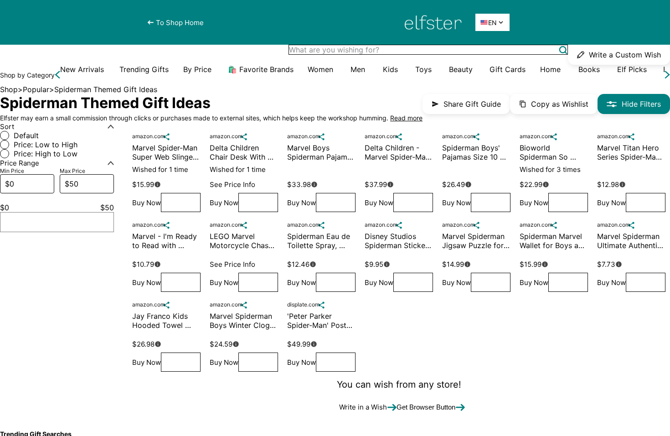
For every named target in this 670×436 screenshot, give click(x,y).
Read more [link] (406, 118)
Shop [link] (9, 89)
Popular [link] (36, 89)
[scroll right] (667, 75)
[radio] (57, 135)
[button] (563, 50)
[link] (82, 69)
